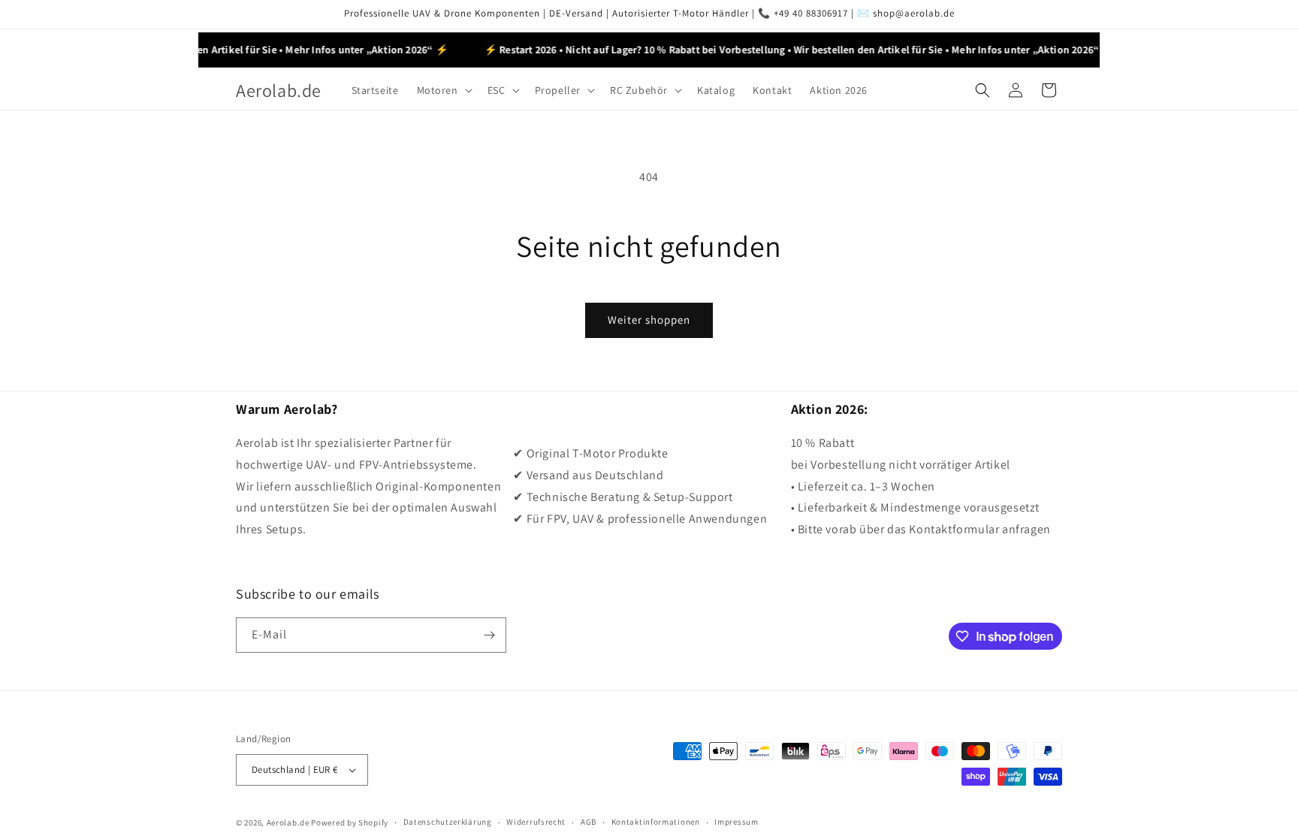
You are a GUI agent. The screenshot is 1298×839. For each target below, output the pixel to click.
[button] (443, 90)
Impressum (736, 821)
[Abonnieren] (489, 635)
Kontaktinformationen (655, 821)
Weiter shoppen (649, 319)
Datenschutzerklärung (447, 821)
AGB (588, 821)
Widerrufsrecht (536, 821)
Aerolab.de (288, 822)
